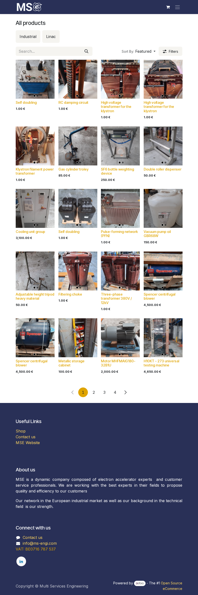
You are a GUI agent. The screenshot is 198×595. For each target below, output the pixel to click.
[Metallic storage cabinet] (77, 337)
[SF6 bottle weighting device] (120, 145)
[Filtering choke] (77, 271)
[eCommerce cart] (168, 7)
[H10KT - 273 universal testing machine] (163, 337)
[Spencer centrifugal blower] (163, 271)
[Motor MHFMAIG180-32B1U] (120, 337)
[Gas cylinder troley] (77, 145)
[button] (139, 51)
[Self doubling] (35, 79)
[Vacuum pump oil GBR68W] (163, 208)
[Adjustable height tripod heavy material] (35, 271)
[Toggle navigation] (177, 7)
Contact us (25, 436)
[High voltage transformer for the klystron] (120, 79)
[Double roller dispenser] (163, 145)
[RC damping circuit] (77, 79)
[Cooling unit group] (35, 208)
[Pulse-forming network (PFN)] (120, 208)
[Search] (86, 51)
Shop (21, 431)
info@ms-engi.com (40, 543)
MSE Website (28, 442)
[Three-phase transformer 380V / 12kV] (120, 271)
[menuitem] (28, 36)
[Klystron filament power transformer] (35, 145)
